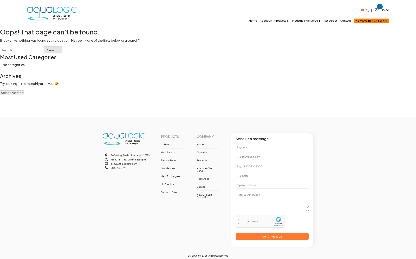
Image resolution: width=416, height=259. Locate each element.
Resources (331, 20)
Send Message (272, 236)
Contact (345, 20)
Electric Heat (168, 160)
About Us (266, 20)
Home (253, 20)
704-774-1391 (119, 167)
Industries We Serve (305, 20)
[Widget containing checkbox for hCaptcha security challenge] (260, 221)
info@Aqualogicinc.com (124, 163)
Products (280, 20)
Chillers (165, 144)
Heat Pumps (168, 152)
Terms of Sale (169, 192)
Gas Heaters (168, 168)
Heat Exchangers (170, 176)
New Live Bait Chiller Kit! (371, 20)
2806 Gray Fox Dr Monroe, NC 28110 (130, 155)
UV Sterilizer (168, 184)
